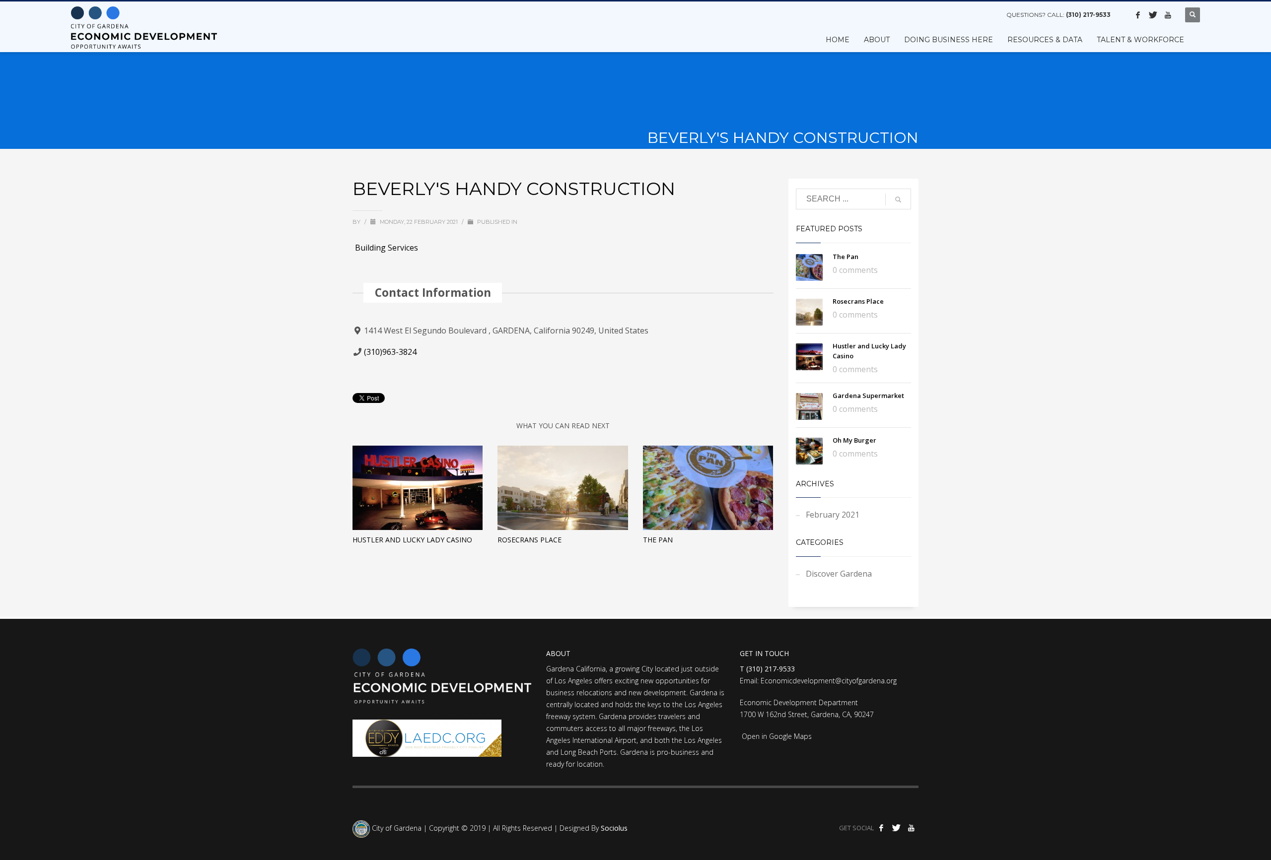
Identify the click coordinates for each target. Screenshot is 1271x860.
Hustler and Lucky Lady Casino (412, 539)
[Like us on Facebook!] (1137, 14)
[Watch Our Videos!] (1167, 14)
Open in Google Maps (776, 736)
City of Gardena (396, 828)
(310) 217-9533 (1088, 14)
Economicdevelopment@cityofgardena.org (829, 680)
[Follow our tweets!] (1152, 14)
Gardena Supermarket (868, 395)
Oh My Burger (854, 440)
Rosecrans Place (529, 539)
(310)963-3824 (390, 351)
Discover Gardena (839, 573)
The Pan (658, 539)
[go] (898, 199)
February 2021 (832, 514)
